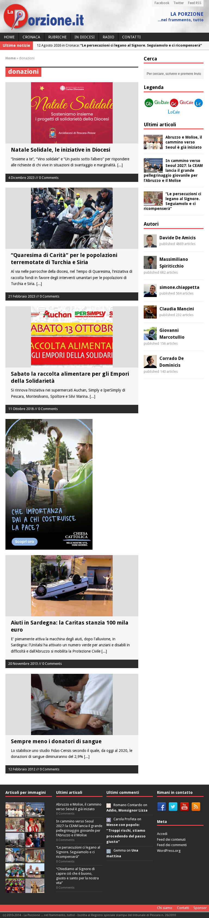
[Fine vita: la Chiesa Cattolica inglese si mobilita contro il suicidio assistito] (34, 844)
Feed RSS (194, 3)
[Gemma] (108, 850)
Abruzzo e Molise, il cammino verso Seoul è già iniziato (183, 142)
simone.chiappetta (179, 287)
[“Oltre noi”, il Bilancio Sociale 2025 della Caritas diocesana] (14, 890)
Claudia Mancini (176, 308)
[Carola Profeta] (108, 819)
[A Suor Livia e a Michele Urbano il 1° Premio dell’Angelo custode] (34, 875)
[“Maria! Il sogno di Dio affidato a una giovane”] (34, 890)
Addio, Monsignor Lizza (126, 810)
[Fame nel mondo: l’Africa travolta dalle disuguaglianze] (14, 875)
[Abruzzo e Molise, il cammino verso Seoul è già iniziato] (153, 146)
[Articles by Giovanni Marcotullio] (150, 337)
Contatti (131, 37)
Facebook (162, 3)
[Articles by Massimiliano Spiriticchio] (150, 266)
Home (9, 37)
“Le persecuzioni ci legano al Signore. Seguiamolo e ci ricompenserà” (78, 852)
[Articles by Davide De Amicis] (150, 244)
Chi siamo (164, 908)
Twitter (178, 3)
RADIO (108, 37)
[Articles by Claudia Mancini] (150, 315)
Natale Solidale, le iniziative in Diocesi (60, 149)
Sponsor (200, 908)
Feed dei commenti (172, 845)
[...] (120, 165)
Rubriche (57, 37)
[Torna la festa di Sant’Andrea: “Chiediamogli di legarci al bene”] (34, 859)
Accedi (162, 834)
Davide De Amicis (177, 237)
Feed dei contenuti (171, 839)
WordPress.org (169, 851)
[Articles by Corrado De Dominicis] (150, 365)
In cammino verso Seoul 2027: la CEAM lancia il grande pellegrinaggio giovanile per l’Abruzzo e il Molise (173, 170)
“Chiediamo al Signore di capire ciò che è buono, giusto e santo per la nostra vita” (77, 876)
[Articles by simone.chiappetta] (150, 294)
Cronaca (31, 37)
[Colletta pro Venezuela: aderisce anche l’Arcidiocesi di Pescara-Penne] (14, 844)
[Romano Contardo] (108, 805)
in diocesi (85, 37)
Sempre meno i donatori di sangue (56, 741)
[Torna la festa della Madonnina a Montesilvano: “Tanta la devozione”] (14, 859)
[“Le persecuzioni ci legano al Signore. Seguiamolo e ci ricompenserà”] (153, 202)
